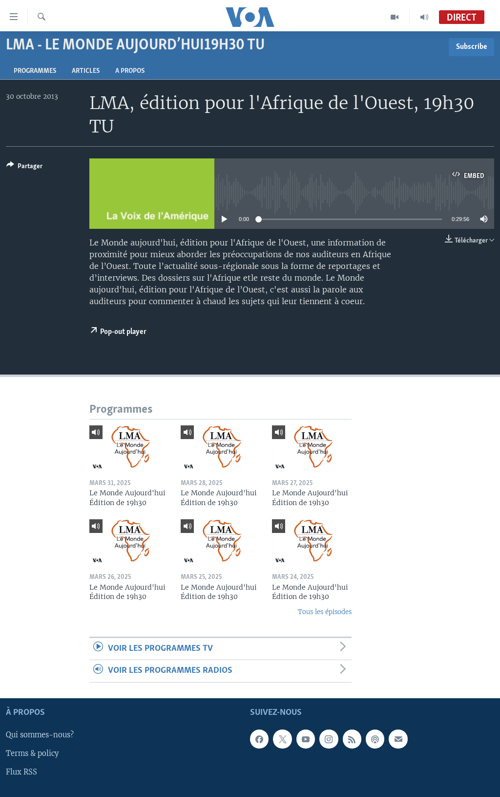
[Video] (395, 17)
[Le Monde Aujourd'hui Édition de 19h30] (129, 447)
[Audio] (424, 17)
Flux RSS (21, 772)
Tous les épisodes (325, 612)
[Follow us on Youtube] (305, 739)
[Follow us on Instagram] (328, 739)
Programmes (35, 71)
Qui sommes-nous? (40, 735)
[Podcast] (375, 739)
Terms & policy (32, 753)
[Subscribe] (398, 739)
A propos (130, 71)
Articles (86, 71)
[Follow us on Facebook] (259, 739)
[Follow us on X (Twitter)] (282, 739)
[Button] (24, 167)
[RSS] (352, 739)
